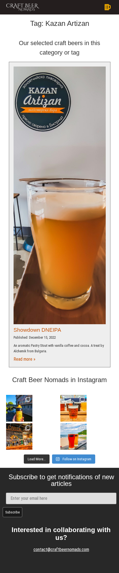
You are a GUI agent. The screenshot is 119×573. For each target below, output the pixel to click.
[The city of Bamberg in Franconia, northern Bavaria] (19, 408)
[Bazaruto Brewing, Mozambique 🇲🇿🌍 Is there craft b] (73, 436)
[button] (78, 7)
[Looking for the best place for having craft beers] (19, 436)
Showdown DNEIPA (37, 330)
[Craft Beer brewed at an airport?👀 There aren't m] (73, 408)
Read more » (24, 359)
